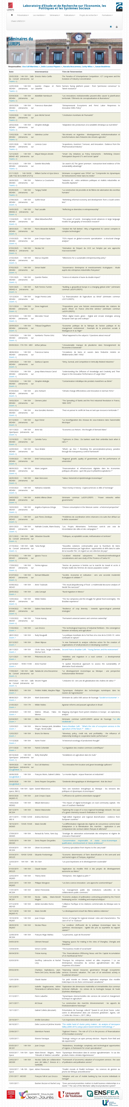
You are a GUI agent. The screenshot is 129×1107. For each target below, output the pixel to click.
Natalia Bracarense (72, 66)
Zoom (11, 205)
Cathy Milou (87, 66)
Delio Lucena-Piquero (50, 66)
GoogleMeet (14, 769)
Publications (69, 15)
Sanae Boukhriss (102, 66)
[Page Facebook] (111, 27)
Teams (12, 81)
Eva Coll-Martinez (30, 66)
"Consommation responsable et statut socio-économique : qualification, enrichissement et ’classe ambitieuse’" (91, 841)
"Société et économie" (108, 697)
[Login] (116, 27)
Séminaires (54, 15)
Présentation (22, 15)
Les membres (38, 15)
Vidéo (87, 729)
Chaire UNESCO (17, 21)
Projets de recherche (87, 15)
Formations (106, 15)
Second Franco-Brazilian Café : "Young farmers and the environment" (90, 649)
